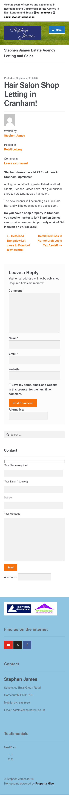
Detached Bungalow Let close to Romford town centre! (18, 243)
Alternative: (16, 409)
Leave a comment (16, 163)
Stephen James (14, 135)
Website (14, 369)
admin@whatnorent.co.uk (19, 16)
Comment (16, 290)
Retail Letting (13, 149)
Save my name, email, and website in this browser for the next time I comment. (33, 389)
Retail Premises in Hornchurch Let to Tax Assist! (50, 240)
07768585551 (44, 12)
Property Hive (44, 783)
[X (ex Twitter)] (17, 645)
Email (13, 354)
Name (13, 338)
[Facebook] (27, 645)
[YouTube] (8, 645)
